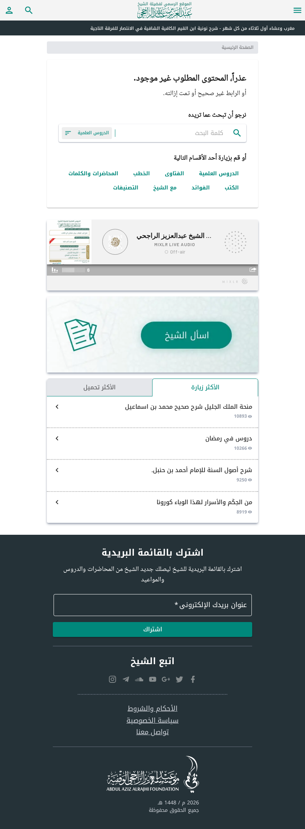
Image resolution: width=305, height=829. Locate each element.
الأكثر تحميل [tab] (99, 387)
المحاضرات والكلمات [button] (93, 174)
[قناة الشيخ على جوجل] (166, 679)
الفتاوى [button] (174, 174)
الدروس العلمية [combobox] (93, 133)
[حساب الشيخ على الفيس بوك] (193, 679)
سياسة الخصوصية (152, 721)
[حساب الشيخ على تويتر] (179, 679)
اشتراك (152, 629)
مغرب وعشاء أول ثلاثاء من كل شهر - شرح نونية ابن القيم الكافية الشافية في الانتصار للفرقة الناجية (192, 28)
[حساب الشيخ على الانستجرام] (112, 679)
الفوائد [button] (201, 188)
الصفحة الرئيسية (237, 47)
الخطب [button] (141, 174)
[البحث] (29, 10)
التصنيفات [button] (125, 188)
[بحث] (237, 133)
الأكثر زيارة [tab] (205, 387)
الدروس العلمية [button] (219, 174)
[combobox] (174, 133)
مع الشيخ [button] (165, 188)
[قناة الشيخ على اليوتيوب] (152, 679)
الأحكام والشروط (152, 709)
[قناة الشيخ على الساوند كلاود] (139, 679)
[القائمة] (297, 10)
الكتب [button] (232, 188)
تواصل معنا (152, 732)
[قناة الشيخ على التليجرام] (126, 679)
